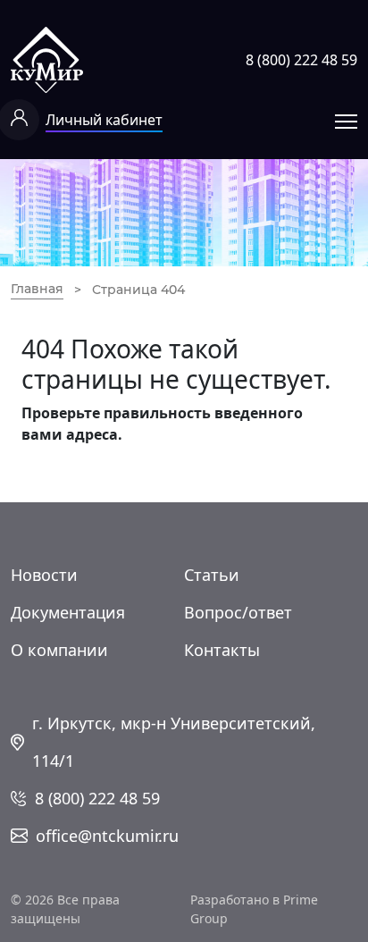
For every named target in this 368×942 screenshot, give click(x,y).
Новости (44, 574)
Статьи (211, 574)
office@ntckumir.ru (107, 835)
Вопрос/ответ (238, 612)
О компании (59, 649)
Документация (68, 612)
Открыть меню (346, 121)
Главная (37, 289)
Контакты (222, 649)
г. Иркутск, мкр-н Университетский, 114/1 (173, 741)
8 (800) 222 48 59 (301, 60)
